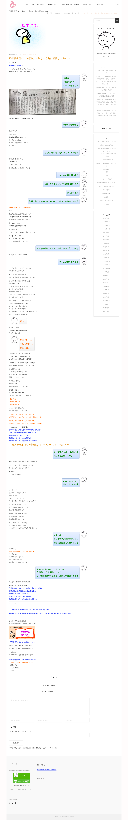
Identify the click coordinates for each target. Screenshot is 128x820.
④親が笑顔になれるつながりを (19, 435)
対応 (107, 175)
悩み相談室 (106, 190)
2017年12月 (106, 300)
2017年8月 (106, 311)
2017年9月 (106, 308)
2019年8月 (106, 236)
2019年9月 (106, 232)
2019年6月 (106, 239)
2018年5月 (106, 286)
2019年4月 (106, 247)
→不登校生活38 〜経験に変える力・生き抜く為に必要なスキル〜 (30, 610)
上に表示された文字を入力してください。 (22, 731)
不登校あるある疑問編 (106, 145)
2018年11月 (106, 265)
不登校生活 (78, 13)
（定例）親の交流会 (107, 160)
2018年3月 (106, 293)
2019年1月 (106, 257)
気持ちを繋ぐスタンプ (106, 200)
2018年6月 (106, 282)
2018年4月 (106, 290)
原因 (107, 172)
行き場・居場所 (107, 179)
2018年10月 (106, 268)
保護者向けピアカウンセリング (106, 182)
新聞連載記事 (32, 55)
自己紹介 (106, 204)
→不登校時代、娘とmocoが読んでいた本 (22, 642)
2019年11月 (106, 225)
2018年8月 (106, 275)
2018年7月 (106, 279)
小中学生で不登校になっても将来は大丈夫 (60, 13)
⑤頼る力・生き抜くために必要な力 (20, 438)
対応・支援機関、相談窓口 (106, 186)
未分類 (106, 197)
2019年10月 (106, 229)
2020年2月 (106, 218)
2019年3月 (106, 250)
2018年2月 (106, 297)
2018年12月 (106, 261)
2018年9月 (106, 272)
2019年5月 (106, 243)
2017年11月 (106, 304)
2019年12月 (106, 221)
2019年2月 (106, 254)
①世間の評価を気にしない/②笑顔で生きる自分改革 (25, 430)
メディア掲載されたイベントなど (106, 141)
